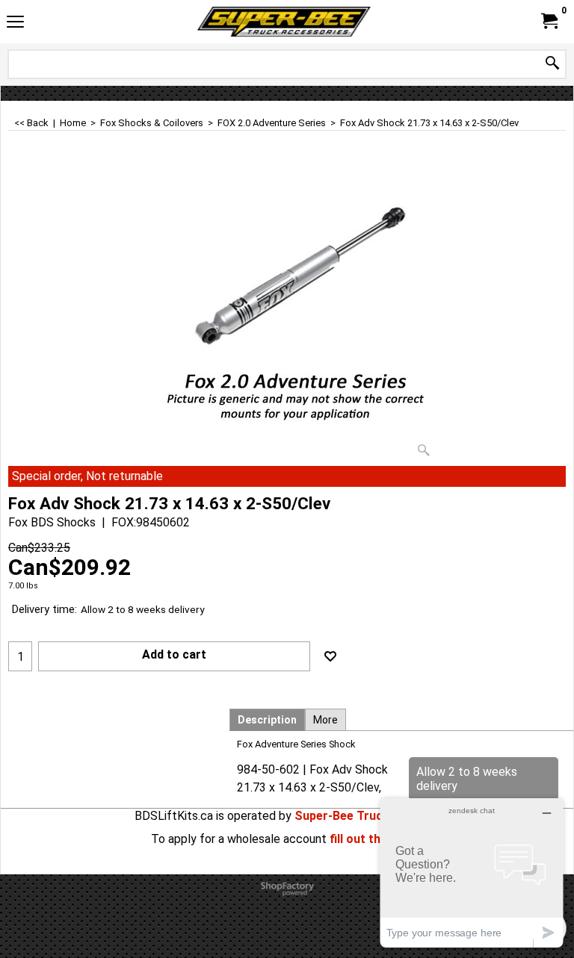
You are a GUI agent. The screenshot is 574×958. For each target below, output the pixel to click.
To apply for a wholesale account (239, 839)
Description (267, 720)
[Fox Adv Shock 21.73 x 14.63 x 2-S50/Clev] (287, 313)
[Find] (552, 63)
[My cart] (548, 21)
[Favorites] (330, 656)
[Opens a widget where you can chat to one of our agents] (471, 872)
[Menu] (15, 23)
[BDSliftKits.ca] (284, 22)
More (325, 720)
